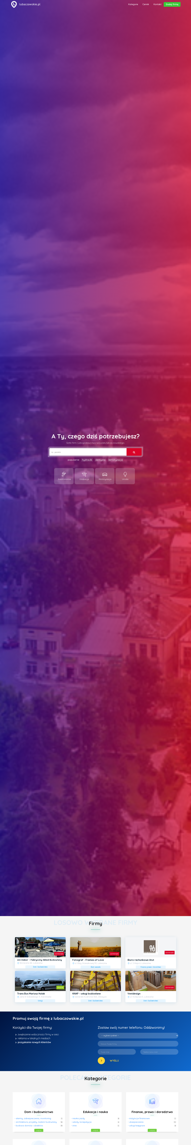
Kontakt (157, 4)
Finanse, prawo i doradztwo (152, 1112)
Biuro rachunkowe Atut (141, 959)
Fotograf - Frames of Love (88, 959)
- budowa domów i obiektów (28, 1125)
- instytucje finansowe (139, 1118)
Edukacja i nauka (95, 1112)
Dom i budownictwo (38, 1112)
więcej (38, 1130)
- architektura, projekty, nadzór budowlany (35, 1122)
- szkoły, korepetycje (81, 1122)
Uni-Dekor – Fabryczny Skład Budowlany (39, 959)
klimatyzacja (116, 459)
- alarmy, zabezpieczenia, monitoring (32, 1118)
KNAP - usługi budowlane (86, 993)
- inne (74, 1125)
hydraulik (87, 459)
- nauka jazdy (78, 1118)
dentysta (100, 459)
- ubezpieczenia (135, 1122)
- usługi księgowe (136, 1125)
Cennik (146, 4)
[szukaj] (134, 452)
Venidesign (134, 993)
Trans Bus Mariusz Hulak (31, 993)
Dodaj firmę (172, 4)
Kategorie (133, 4)
